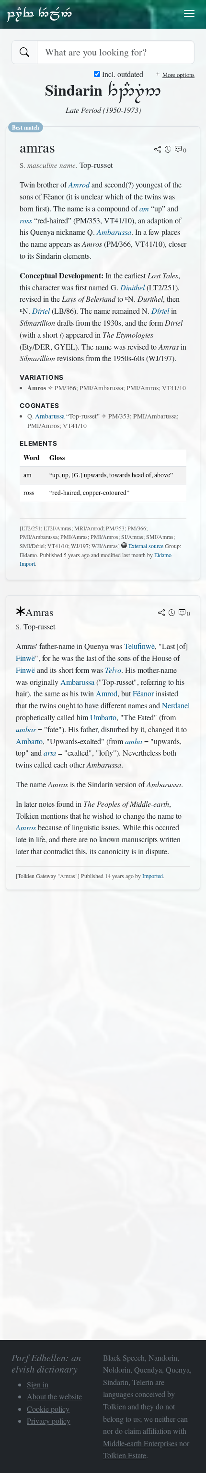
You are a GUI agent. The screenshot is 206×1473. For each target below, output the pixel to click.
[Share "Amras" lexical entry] (161, 613)
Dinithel (132, 287)
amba (133, 741)
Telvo (113, 670)
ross (26, 220)
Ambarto (29, 741)
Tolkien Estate (124, 1455)
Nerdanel (176, 705)
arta (50, 752)
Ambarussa (114, 232)
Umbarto (103, 717)
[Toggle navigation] (189, 13)
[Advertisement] (103, 1000)
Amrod (79, 184)
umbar (26, 729)
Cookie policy (48, 1409)
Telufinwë (139, 646)
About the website (54, 1396)
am (144, 208)
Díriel (41, 311)
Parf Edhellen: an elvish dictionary (39, 14)
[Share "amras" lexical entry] (157, 150)
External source (145, 546)
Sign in (37, 1384)
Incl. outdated (121, 74)
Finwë (25, 658)
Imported (152, 875)
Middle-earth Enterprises (140, 1443)
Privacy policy (48, 1421)
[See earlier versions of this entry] (168, 150)
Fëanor (143, 693)
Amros (26, 827)
